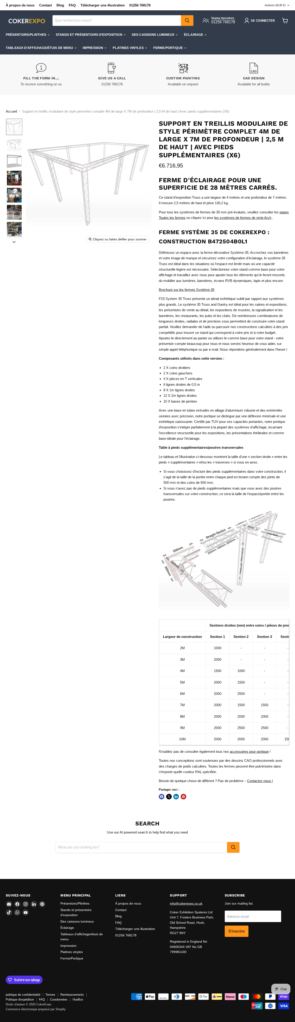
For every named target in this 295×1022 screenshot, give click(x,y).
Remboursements (72, 994)
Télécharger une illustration (102, 5)
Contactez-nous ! (260, 781)
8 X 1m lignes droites (179, 390)
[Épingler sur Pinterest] (183, 796)
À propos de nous (20, 5)
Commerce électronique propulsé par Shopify (36, 1009)
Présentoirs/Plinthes (26, 34)
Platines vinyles (128, 48)
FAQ (72, 5)
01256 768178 (139, 5)
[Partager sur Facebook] (161, 796)
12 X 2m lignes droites (180, 395)
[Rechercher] (187, 20)
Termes (50, 994)
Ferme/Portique (168, 48)
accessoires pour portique (249, 751)
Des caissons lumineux (153, 34)
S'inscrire (236, 931)
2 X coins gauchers (177, 373)
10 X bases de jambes (180, 401)
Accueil (11, 111)
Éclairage (194, 34)
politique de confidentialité (23, 994)
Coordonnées (59, 999)
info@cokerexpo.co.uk (186, 903)
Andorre (275, 5)
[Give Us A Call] (112, 75)
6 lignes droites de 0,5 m (181, 384)
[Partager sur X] (169, 796)
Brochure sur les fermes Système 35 (186, 290)
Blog (60, 5)
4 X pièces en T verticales (182, 379)
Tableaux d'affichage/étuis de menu (40, 48)
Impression (93, 48)
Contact (45, 5)
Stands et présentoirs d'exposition (89, 34)
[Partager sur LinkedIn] (176, 796)
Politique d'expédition (20, 999)
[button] (14, 127)
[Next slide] (14, 241)
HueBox (78, 999)
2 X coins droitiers (176, 368)
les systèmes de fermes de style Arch (242, 218)
